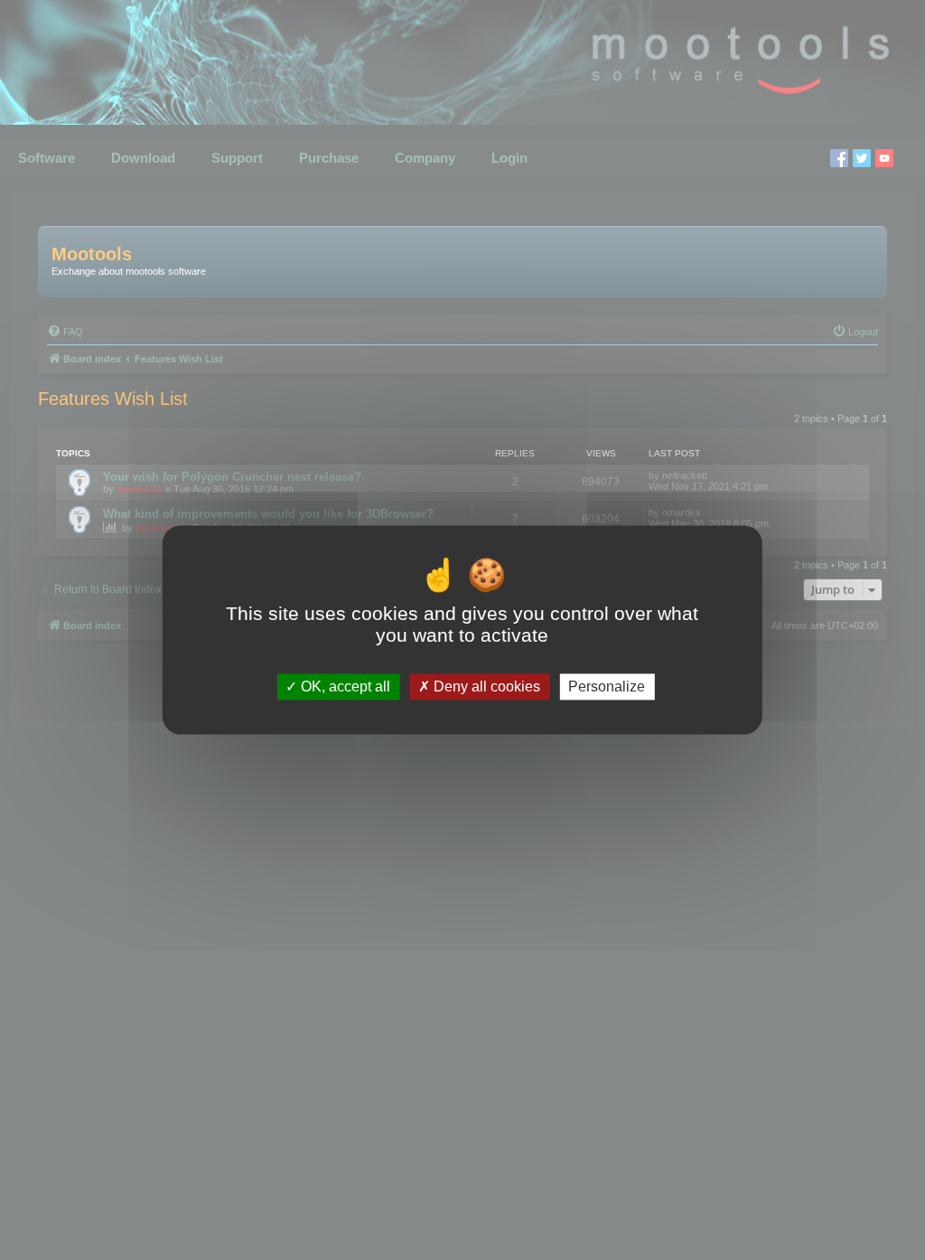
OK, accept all (343, 686)
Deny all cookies (485, 686)
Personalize (606, 686)
